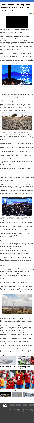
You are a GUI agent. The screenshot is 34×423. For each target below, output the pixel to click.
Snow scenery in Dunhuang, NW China (8, 366)
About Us (31, 411)
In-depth (12, 412)
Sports (12, 411)
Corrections (31, 410)
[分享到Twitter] (30, 13)
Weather (25, 412)
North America (18, 411)
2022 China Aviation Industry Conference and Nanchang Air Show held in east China (16, 398)
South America (18, 412)
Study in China (25, 410)
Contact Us (31, 412)
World (12, 410)
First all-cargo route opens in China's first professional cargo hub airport (5, 398)
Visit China (24, 411)
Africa (18, 410)
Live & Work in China (25, 409)
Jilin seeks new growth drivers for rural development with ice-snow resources (28, 398)
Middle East (18, 409)
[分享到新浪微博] (33, 13)
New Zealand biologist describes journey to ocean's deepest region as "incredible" (25, 367)
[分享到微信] (31, 13)
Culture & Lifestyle (12, 409)
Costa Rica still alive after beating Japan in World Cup (12, 390)
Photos (31, 409)
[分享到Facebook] (29, 13)
